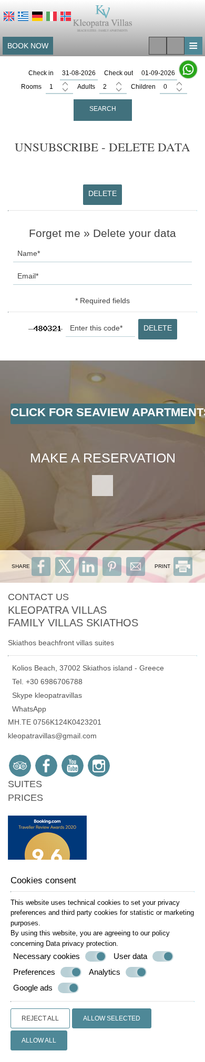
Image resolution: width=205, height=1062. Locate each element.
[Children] (173, 87)
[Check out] (158, 73)
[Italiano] (51, 16)
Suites (25, 784)
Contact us (38, 597)
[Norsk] (65, 16)
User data (130, 956)
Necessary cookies (46, 956)
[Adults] (113, 87)
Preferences (34, 971)
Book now (27, 46)
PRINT (163, 566)
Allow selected (111, 1018)
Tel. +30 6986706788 (45, 681)
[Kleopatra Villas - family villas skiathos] (102, 17)
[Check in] (79, 73)
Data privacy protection (81, 943)
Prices (25, 797)
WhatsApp (27, 709)
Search (102, 108)
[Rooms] (59, 87)
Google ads (33, 987)
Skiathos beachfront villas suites (61, 642)
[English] (9, 16)
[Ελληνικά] (23, 16)
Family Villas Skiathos (73, 622)
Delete (102, 193)
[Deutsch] (37, 16)
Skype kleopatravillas (45, 695)
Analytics (104, 971)
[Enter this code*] (100, 330)
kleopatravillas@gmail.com (52, 735)
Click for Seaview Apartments (103, 412)
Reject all (40, 1018)
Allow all (39, 1040)
